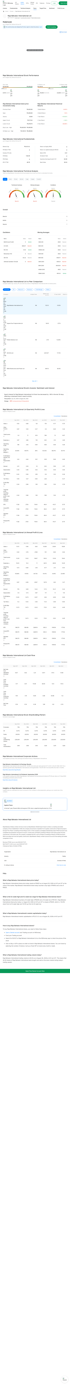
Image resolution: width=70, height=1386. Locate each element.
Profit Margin (39, 289)
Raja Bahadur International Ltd (15, 305)
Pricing (48, 3)
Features (42, 3)
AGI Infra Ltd (10, 353)
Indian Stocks (22, 3)
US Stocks (17, 3)
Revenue (29, 289)
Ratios (47, 289)
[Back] (4, 11)
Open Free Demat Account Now (35, 971)
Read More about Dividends (10, 780)
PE (13, 289)
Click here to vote (61, 865)
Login (54, 3)
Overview (6, 289)
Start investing (51, 27)
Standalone (64, 416)
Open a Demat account (13, 932)
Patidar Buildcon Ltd (12, 339)
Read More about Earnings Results (12, 769)
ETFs (27, 3)
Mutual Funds (32, 3)
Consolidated (57, 416)
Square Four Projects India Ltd (15, 323)
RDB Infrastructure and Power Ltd (15, 368)
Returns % (20, 289)
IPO (37, 3)
